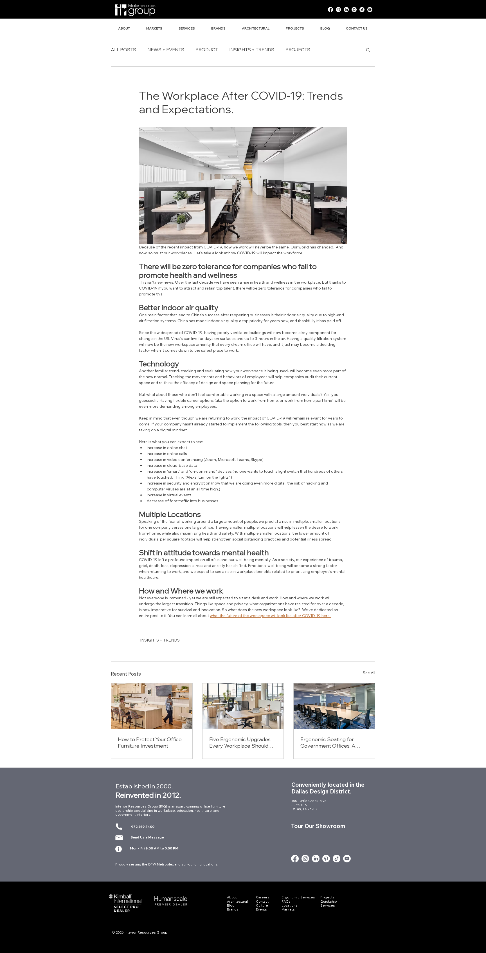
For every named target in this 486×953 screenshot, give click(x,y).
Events (261, 909)
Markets (288, 909)
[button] (368, 49)
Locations (290, 905)
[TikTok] (361, 9)
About (232, 897)
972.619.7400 (142, 826)
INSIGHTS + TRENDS (251, 49)
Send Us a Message (147, 837)
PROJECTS (297, 49)
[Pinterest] (354, 9)
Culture (262, 905)
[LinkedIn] (346, 9)
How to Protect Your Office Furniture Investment (150, 742)
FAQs (286, 901)
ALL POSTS (123, 49)
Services (327, 905)
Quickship (328, 901)
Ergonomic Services (298, 897)
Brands (232, 909)
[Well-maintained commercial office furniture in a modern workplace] (151, 706)
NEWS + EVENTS (165, 49)
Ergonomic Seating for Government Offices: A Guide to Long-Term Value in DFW (333, 742)
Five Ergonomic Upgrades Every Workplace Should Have (240, 742)
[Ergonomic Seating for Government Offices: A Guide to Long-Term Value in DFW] (334, 706)
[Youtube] (369, 9)
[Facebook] (330, 9)
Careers (262, 897)
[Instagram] (338, 9)
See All (369, 672)
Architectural (237, 901)
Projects (327, 897)
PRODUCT (206, 49)
